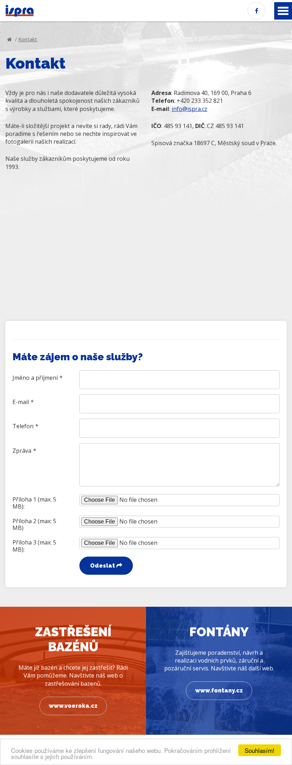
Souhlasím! (260, 750)
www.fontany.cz (219, 690)
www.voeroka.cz (73, 705)
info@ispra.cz (189, 109)
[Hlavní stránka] (9, 39)
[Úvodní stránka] (19, 10)
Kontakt (27, 39)
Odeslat (103, 565)
